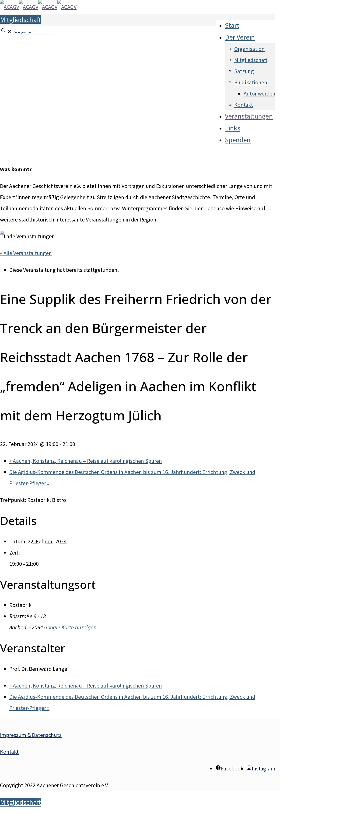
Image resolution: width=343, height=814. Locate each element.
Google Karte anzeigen (70, 627)
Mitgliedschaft (20, 19)
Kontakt (9, 751)
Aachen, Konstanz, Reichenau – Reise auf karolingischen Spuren (85, 460)
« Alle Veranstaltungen (26, 253)
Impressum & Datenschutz (31, 735)
